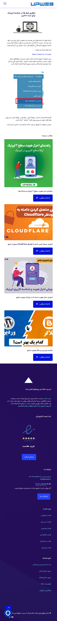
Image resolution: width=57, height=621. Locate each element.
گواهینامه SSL (46, 584)
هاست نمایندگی (45, 541)
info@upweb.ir (45, 479)
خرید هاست (46, 398)
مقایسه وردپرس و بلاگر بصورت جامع (40, 350)
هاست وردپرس (46, 528)
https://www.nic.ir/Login (41, 54)
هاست (27, 403)
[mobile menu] (5, 4)
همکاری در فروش (45, 590)
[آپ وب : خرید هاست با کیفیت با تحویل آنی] (42, 4)
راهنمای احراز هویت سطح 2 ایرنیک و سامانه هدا (35, 191)
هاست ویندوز (46, 548)
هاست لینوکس (46, 515)
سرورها (38, 401)
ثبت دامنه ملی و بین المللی (42, 564)
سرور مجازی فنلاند (45, 577)
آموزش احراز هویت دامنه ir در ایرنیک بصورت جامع (34, 297)
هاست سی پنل (46, 522)
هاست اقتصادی (45, 535)
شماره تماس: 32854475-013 (40, 477)
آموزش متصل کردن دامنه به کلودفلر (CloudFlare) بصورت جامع (30, 244)
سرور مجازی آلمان (45, 571)
